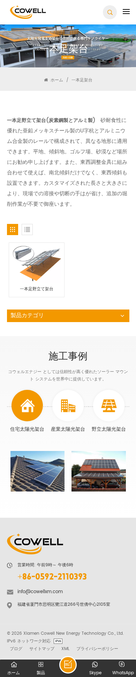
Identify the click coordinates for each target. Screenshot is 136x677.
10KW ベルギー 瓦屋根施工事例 (98, 473)
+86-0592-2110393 (52, 577)
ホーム (56, 80)
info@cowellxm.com (40, 592)
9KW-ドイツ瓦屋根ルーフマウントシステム (36, 473)
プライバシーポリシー (97, 648)
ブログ (16, 648)
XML (65, 648)
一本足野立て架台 (36, 289)
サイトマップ (41, 648)
